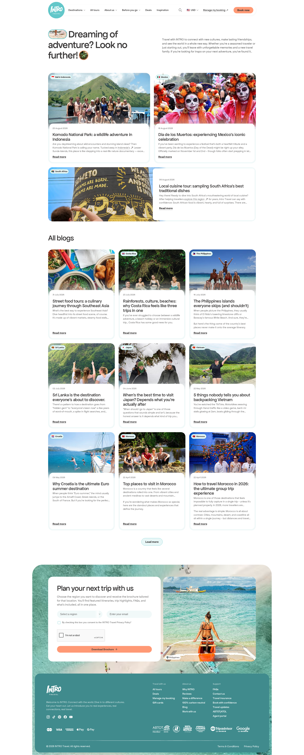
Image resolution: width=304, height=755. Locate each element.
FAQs (215, 689)
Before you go (130, 10)
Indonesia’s (124, 147)
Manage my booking (214, 10)
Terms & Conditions (228, 746)
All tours (94, 10)
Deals (148, 10)
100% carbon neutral (193, 702)
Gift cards (158, 702)
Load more (152, 542)
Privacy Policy (251, 746)
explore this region (194, 199)
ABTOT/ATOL (220, 711)
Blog (184, 707)
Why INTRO (188, 689)
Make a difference (192, 698)
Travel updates (221, 707)
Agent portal (219, 715)
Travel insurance (222, 698)
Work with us (189, 711)
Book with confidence (225, 702)
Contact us (219, 693)
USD (191, 10)
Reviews (187, 693)
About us (109, 10)
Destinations (75, 10)
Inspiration (163, 10)
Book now (243, 10)
